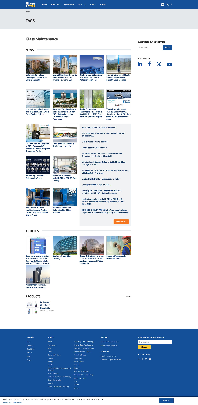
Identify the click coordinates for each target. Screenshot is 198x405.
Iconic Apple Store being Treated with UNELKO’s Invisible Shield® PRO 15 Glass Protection (101, 191)
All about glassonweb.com (110, 342)
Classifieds (69, 4)
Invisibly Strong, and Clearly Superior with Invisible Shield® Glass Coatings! (118, 77)
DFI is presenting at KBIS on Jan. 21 (96, 184)
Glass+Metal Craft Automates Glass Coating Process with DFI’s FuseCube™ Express (105, 171)
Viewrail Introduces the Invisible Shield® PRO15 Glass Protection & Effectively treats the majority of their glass (118, 114)
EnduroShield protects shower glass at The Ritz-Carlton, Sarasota (36, 77)
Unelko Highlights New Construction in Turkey (101, 179)
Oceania (77, 365)
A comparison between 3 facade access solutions (36, 286)
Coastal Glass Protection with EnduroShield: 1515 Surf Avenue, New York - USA (65, 77)
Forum (103, 4)
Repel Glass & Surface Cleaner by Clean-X (99, 127)
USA (75, 381)
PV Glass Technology (81, 371)
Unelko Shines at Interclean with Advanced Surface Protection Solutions (91, 77)
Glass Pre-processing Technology (59, 377)
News (44, 4)
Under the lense (79, 378)
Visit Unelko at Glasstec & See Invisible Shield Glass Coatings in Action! (103, 163)
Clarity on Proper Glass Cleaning (62, 257)
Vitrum (76, 388)
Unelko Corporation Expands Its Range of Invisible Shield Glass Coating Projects (37, 111)
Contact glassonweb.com (109, 345)
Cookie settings (17, 402)
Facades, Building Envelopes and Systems (59, 369)
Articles (81, 4)
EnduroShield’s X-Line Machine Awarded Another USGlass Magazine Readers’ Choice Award (37, 211)
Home (28, 12)
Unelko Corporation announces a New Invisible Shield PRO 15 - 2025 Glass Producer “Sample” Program (91, 113)
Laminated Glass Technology (84, 348)
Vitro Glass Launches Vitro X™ (94, 147)
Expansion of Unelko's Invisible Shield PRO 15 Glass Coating (65, 178)
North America (79, 362)
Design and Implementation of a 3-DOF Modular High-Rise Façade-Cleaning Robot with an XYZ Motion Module (37, 260)
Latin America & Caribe (82, 352)
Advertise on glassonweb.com (111, 360)
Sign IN (169, 4)
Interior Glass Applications (83, 345)
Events (50, 365)
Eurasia (50, 358)
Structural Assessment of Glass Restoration (116, 257)
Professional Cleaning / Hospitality (45, 305)
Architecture (52, 345)
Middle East (78, 358)
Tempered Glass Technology (84, 375)
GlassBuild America (54, 380)
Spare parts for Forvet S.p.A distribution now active (64, 144)
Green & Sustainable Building (58, 387)
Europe (50, 362)
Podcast (77, 368)
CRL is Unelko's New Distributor (95, 142)
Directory (55, 4)
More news (121, 221)
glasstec (51, 383)
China (50, 352)
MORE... (128, 296)
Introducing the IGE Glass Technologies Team (36, 176)
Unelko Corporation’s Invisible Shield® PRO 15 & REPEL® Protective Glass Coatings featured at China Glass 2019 (103, 201)
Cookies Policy (7, 402)
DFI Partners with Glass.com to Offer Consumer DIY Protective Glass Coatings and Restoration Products (38, 147)
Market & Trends (80, 355)
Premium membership (108, 356)
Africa (50, 342)
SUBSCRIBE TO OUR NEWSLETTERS (151, 42)
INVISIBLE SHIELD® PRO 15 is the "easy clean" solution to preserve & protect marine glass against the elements (105, 211)
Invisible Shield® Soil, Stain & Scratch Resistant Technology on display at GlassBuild (102, 154)
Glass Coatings (53, 373)
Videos (76, 385)
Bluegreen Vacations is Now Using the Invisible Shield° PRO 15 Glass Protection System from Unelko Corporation (64, 114)
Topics (92, 4)
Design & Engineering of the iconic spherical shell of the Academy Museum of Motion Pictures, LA (92, 260)
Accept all (166, 401)
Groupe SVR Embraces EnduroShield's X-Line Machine (62, 210)
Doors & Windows (54, 355)
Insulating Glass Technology (84, 342)
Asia (49, 348)
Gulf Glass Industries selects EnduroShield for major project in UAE (103, 134)
